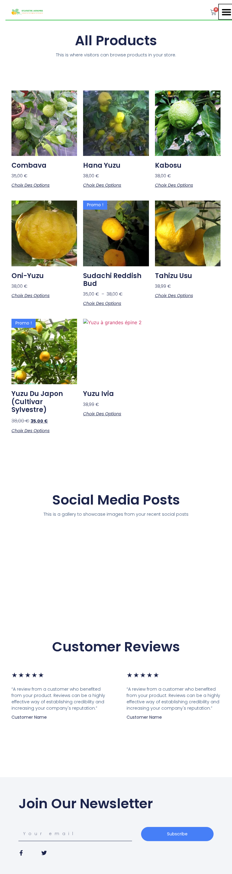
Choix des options (30, 185)
